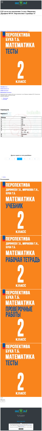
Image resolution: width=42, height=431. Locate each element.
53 (29, 158)
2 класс (5, 31)
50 (14, 158)
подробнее (29, 424)
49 (9, 158)
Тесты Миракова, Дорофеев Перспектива (19, 31)
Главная (1, 31)
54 (34, 158)
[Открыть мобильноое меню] (2, 2)
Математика (9, 31)
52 (24, 158)
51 (28, 31)
